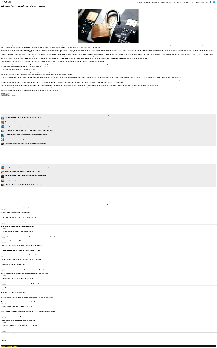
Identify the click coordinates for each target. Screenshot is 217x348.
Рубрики (4, 340)
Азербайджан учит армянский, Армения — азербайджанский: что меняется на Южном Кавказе (29, 130)
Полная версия (15, 346)
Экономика (155, 2)
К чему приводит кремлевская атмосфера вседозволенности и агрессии (23, 184)
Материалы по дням (7, 342)
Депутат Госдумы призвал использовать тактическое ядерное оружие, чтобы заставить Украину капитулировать (30, 236)
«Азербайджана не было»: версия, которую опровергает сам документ (23, 121)
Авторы (4, 338)
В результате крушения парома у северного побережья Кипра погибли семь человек (22, 255)
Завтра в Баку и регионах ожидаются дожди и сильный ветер (16, 287)
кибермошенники (13, 95)
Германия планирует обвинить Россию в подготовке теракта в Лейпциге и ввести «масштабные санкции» (28, 311)
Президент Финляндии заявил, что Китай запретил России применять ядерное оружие (23, 269)
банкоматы (9, 95)
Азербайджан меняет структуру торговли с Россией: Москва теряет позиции (24, 117)
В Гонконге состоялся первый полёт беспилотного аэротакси (16, 306)
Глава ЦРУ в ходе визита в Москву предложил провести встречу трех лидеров (21, 283)
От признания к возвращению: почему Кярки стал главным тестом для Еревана (25, 143)
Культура (172, 2)
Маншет (4, 94)
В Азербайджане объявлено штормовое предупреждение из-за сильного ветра (21, 259)
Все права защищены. (9, 346)
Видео (197, 2)
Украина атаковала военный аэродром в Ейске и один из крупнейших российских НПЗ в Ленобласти (27, 297)
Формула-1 (186, 2)
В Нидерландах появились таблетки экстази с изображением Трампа (19, 325)
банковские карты (5, 95)
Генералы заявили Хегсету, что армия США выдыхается (15, 212)
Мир (192, 2)
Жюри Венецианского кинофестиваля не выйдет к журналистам (17, 226)
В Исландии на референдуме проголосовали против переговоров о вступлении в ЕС (22, 245)
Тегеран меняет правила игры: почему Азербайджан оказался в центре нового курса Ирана (24, 273)
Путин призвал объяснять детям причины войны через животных (18, 320)
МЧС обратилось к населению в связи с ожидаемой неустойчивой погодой (20, 301)
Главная (139, 2)
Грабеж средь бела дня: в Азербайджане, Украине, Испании (23, 6)
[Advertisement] (34, 105)
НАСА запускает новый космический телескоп (13, 264)
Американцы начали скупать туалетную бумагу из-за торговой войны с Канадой (22, 222)
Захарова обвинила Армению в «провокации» (12, 330)
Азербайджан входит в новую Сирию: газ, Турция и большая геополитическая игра (26, 134)
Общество (164, 2)
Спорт (179, 2)
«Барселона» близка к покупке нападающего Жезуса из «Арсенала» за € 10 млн (21, 217)
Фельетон (204, 2)
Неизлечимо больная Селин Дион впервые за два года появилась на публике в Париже (23, 316)
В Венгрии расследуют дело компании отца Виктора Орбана (16, 208)
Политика (147, 2)
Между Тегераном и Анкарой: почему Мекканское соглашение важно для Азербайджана (27, 139)
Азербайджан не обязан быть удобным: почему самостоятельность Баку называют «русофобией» (30, 126)
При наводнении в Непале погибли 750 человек (13, 240)
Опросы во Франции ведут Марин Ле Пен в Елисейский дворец (17, 231)
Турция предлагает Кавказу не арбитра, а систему (13, 292)
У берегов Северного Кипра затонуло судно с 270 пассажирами (17, 278)
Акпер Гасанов (3, 93)
